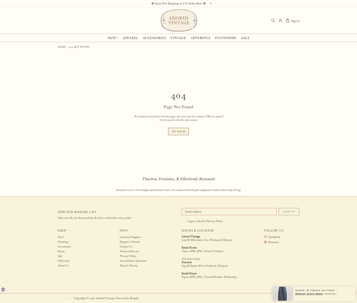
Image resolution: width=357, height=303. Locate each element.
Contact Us (126, 246)
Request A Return (130, 242)
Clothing (63, 242)
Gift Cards (63, 261)
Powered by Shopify (127, 298)
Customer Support (130, 237)
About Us (63, 265)
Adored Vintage (178, 20)
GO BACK (179, 131)
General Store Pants (309, 294)
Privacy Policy (214, 221)
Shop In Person (129, 265)
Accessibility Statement (133, 261)
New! (61, 237)
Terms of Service (129, 251)
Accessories (64, 246)
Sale (60, 256)
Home (62, 47)
